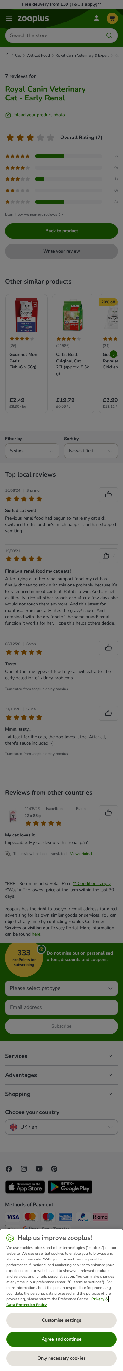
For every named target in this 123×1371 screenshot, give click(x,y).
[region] (61, 1300)
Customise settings (61, 1320)
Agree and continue (62, 1339)
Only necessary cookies (62, 1358)
